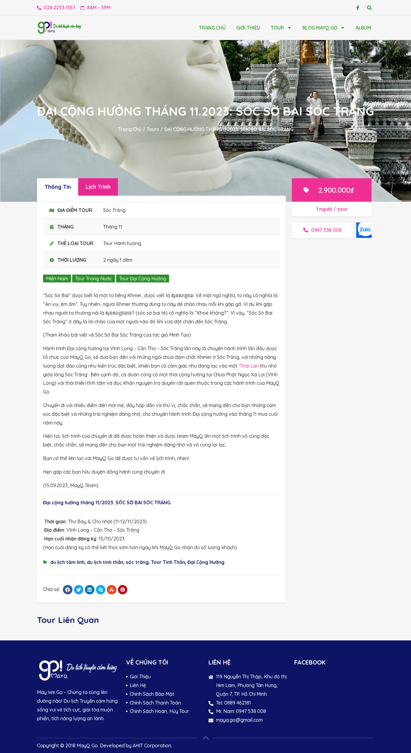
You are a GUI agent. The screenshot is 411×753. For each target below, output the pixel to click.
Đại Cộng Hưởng (205, 562)
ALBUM (363, 28)
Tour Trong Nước (93, 278)
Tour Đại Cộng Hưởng (142, 278)
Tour (277, 28)
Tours (153, 129)
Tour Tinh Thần (168, 562)
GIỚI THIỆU (248, 28)
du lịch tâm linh (67, 562)
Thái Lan (249, 366)
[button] (369, 7)
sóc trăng (137, 562)
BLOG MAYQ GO (319, 28)
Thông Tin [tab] (58, 186)
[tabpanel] (161, 399)
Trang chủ (212, 28)
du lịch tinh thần (105, 562)
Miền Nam (57, 278)
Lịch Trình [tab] (98, 186)
